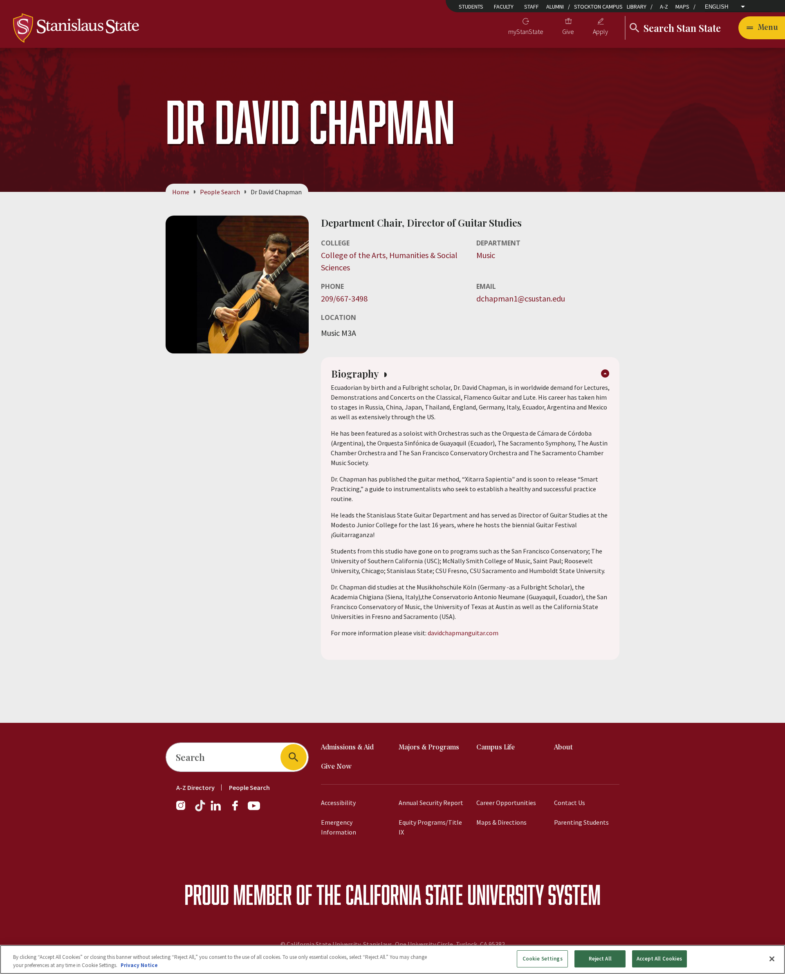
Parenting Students (581, 822)
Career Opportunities (506, 803)
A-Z (664, 6)
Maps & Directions (501, 822)
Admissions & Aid (347, 747)
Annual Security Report (431, 803)
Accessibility (338, 803)
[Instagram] (184, 809)
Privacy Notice (139, 965)
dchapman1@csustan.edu (520, 298)
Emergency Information (338, 827)
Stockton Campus (598, 6)
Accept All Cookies (659, 958)
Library (636, 6)
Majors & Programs (429, 747)
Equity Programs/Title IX (430, 827)
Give (568, 31)
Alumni (555, 6)
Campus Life (495, 747)
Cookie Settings (543, 958)
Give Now (336, 767)
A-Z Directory (195, 787)
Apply (600, 31)
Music (485, 255)
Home (180, 192)
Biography (356, 373)
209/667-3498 (344, 298)
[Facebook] (238, 809)
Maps (682, 6)
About (563, 747)
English (716, 7)
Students (471, 6)
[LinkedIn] (216, 809)
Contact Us (569, 803)
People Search (220, 192)
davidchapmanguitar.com (463, 633)
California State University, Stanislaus (339, 944)
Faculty (504, 6)
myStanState (525, 31)
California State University (444, 894)
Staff (531, 6)
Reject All (600, 958)
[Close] (772, 959)
